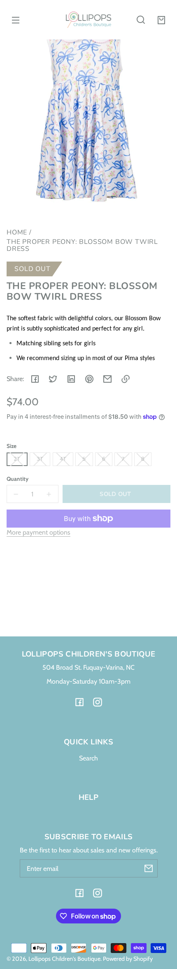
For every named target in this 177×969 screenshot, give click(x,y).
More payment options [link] (38, 532)
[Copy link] (125, 379)
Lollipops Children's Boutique (64, 958)
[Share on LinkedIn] (71, 379)
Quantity (17, 478)
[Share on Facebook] (35, 379)
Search (88, 758)
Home (17, 233)
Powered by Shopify (128, 958)
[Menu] (16, 20)
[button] (141, 20)
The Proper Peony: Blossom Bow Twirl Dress (82, 246)
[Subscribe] (149, 868)
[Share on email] (107, 379)
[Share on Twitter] (53, 379)
